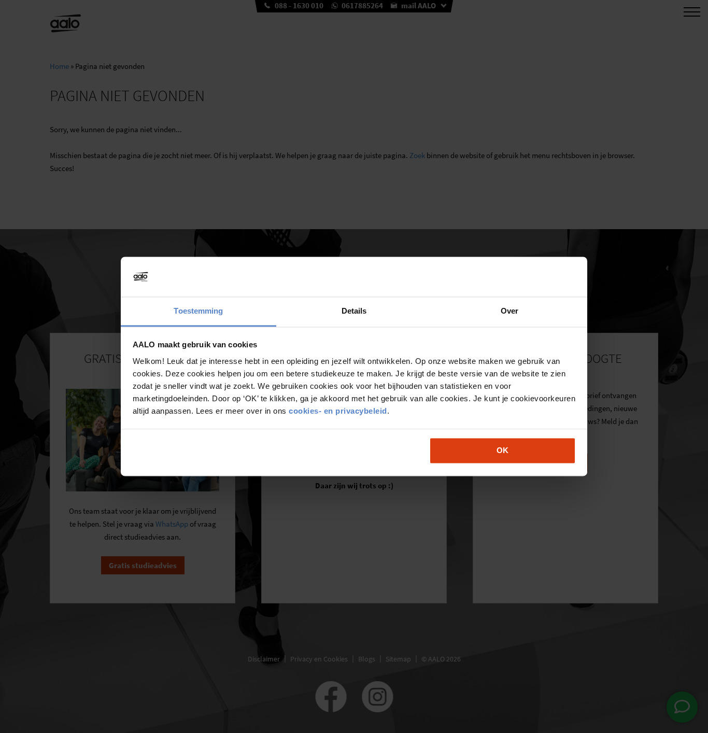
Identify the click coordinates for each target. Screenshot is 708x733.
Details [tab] (354, 310)
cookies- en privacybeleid (338, 410)
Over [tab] (509, 310)
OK (502, 450)
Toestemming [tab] (198, 310)
